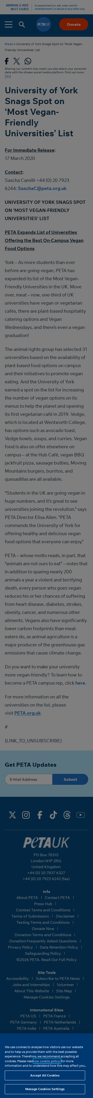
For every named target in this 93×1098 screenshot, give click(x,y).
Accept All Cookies (45, 1075)
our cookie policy (47, 1061)
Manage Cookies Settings (45, 1089)
